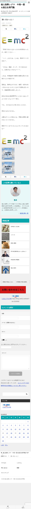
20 (19, 433)
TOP (16, 452)
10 (7, 429)
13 (19, 429)
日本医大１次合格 (15, 226)
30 (3, 441)
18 (11, 433)
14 (24, 429)
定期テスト (5, 25)
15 (28, 429)
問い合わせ (4, 467)
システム (19, 463)
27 (19, 437)
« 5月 (2, 445)
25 (11, 437)
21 (24, 433)
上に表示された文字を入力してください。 (14, 344)
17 (7, 433)
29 (28, 437)
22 (28, 433)
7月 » (6, 445)
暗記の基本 (13, 268)
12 (15, 429)
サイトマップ (5, 472)
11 (11, 429)
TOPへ (23, 507)
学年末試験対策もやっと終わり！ (19, 251)
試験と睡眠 (13, 243)
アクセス (3, 463)
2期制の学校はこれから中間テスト (9, 282)
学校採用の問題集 (15, 259)
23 (3, 437)
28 (24, 437)
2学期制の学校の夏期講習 (22, 282)
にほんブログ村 (7, 298)
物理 (11, 25)
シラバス (13, 234)
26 (15, 437)
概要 (18, 467)
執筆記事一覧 (24, 213)
